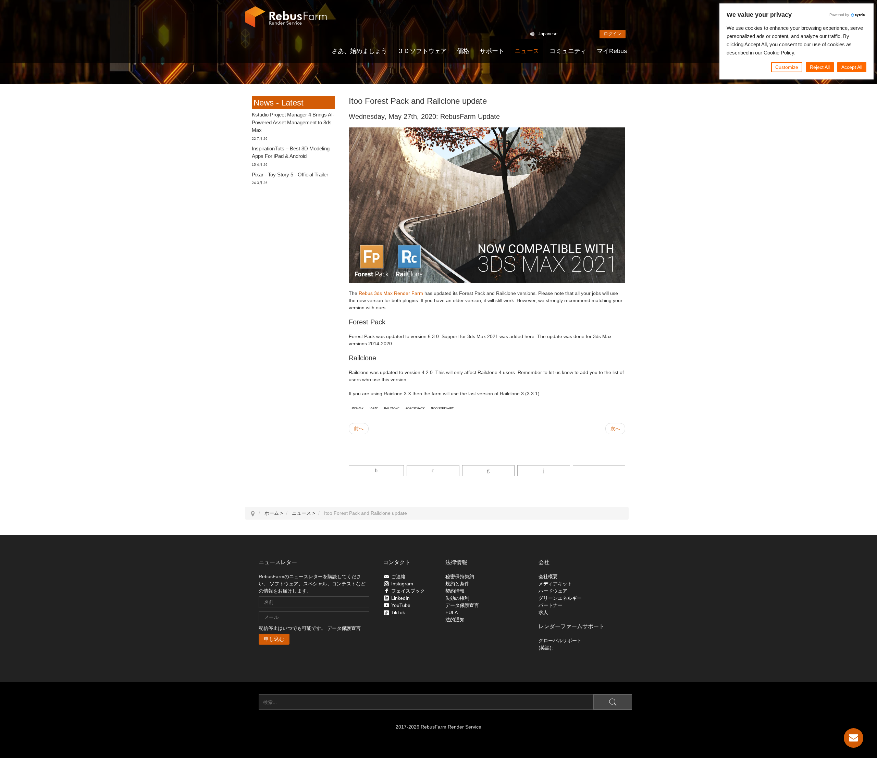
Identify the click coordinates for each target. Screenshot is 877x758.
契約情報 (455, 591)
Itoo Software (442, 408)
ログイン (612, 33)
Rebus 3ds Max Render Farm (391, 293)
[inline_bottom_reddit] (543, 470)
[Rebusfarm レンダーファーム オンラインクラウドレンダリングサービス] (286, 17)
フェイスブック (408, 591)
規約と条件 (457, 583)
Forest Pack (415, 408)
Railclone (391, 408)
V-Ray (374, 408)
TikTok (398, 612)
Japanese (547, 33)
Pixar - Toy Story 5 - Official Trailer (290, 174)
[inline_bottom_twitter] (433, 470)
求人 (543, 612)
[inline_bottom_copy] (599, 470)
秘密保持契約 (459, 576)
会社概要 (548, 576)
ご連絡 (398, 576)
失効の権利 (457, 598)
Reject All (820, 67)
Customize (786, 67)
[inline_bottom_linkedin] (488, 470)
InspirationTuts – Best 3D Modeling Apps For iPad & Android (291, 152)
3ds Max (357, 408)
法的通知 (455, 619)
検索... (252, 702)
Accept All (851, 67)
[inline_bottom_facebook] (376, 470)
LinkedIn (400, 598)
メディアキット (555, 583)
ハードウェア (553, 591)
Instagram (402, 583)
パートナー (551, 605)
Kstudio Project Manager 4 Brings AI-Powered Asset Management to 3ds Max (293, 122)
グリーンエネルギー (560, 598)
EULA (451, 612)
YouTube (400, 605)
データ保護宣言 (344, 628)
